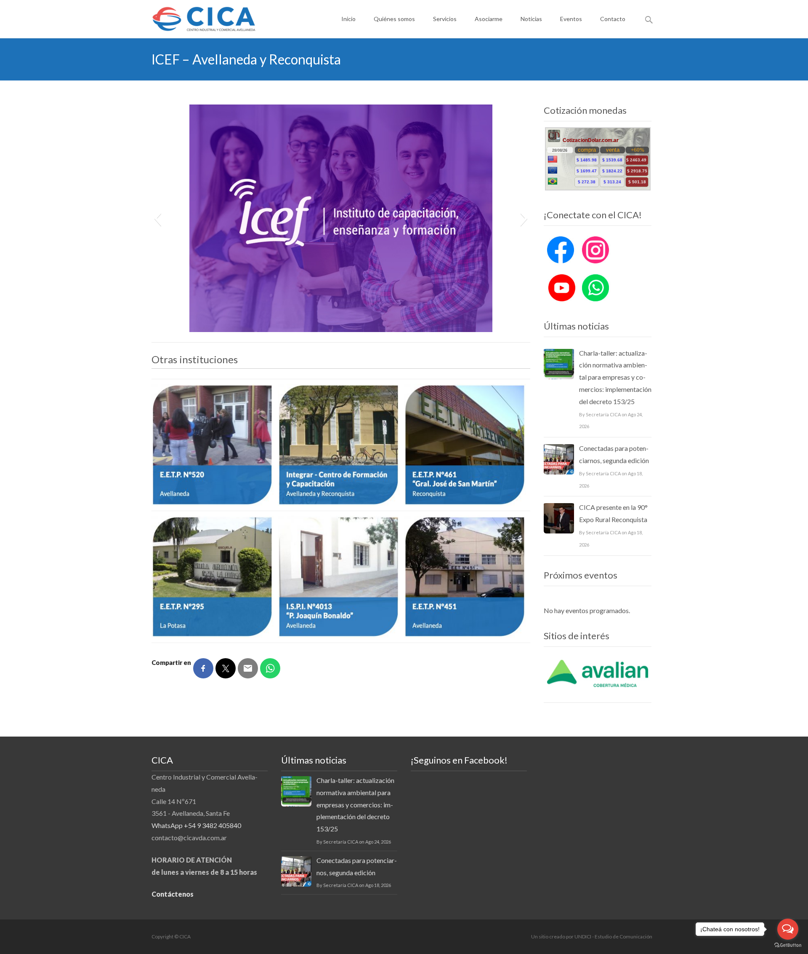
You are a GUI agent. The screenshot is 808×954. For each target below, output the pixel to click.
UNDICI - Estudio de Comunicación (613, 936)
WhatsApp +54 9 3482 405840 (196, 825)
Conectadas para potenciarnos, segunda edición (614, 454)
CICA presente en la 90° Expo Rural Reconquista (613, 513)
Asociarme (488, 18)
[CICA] (197, 17)
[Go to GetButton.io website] (787, 945)
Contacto (612, 18)
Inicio (348, 18)
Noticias (531, 18)
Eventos (571, 18)
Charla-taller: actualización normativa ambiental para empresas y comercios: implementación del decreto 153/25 (615, 377)
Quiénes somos (394, 18)
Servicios (445, 18)
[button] (158, 218)
